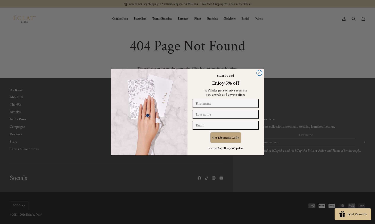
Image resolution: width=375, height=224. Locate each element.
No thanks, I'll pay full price (226, 148)
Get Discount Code (225, 138)
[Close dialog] (259, 73)
